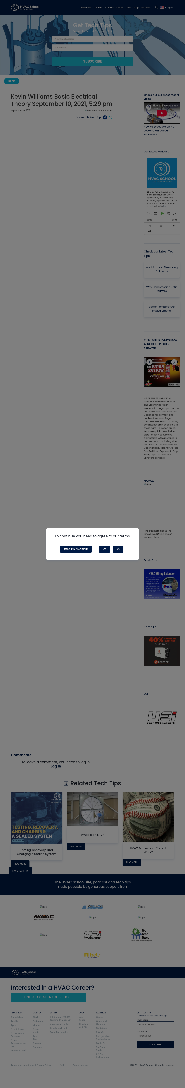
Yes (104, 549)
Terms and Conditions (76, 549)
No (118, 549)
